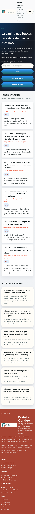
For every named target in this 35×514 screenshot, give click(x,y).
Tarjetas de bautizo (9, 480)
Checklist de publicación (11, 490)
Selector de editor (9, 487)
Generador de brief (9, 492)
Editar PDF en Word (9, 465)
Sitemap (6, 509)
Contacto (6, 500)
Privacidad (6, 505)
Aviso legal (6, 502)
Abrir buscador (17, 85)
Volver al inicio (17, 78)
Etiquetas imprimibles (10, 475)
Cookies (5, 507)
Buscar (17, 71)
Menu (30, 12)
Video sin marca (8, 463)
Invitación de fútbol (9, 478)
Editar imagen (8, 468)
